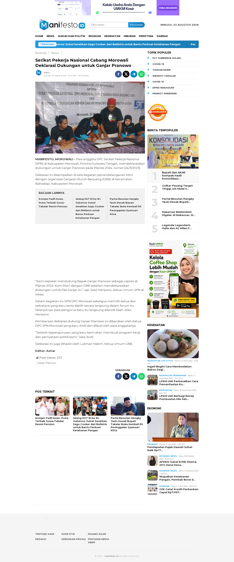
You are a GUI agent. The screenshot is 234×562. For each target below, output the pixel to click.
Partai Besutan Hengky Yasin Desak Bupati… (178, 200)
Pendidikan (179, 375)
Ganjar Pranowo (46, 363)
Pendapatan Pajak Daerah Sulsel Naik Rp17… (169, 449)
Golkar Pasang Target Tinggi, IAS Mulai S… (177, 187)
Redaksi (40, 539)
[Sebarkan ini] (118, 74)
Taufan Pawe (161, 69)
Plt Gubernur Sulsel (166, 58)
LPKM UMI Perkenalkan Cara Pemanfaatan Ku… (178, 383)
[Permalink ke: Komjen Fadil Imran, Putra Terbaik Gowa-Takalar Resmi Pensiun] (52, 406)
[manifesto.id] (62, 24)
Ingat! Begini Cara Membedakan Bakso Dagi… (169, 368)
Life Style (167, 361)
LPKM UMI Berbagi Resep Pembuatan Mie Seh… (176, 397)
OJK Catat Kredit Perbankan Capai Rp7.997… (178, 491)
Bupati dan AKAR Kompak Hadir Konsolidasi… (173, 175)
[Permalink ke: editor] (40, 73)
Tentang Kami (44, 534)
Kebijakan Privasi (73, 539)
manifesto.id (111, 556)
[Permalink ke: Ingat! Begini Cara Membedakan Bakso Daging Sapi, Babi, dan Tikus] (173, 343)
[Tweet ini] (126, 74)
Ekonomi (152, 444)
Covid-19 (158, 64)
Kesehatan (153, 361)
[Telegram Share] (133, 74)
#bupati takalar (164, 75)
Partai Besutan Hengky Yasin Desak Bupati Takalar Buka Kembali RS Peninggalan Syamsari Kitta (125, 206)
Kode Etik (68, 534)
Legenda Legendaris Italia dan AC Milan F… (177, 227)
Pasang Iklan (97, 534)
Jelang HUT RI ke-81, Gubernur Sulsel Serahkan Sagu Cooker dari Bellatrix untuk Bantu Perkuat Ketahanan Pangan (90, 424)
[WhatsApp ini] (141, 74)
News (173, 456)
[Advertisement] (90, 252)
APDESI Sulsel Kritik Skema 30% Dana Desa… (177, 463)
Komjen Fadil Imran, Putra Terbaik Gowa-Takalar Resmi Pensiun (53, 202)
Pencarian (136, 24)
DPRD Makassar (163, 87)
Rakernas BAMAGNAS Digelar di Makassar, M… (178, 213)
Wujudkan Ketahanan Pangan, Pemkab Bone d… (177, 478)
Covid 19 (158, 81)
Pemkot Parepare (164, 93)
